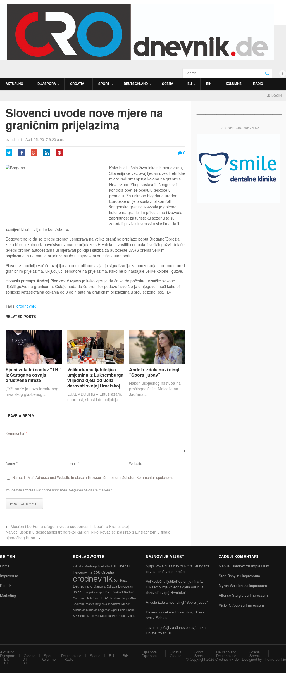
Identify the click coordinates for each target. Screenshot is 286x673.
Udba (123, 615)
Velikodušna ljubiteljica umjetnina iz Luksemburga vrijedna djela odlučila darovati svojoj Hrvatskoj (95, 377)
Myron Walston (231, 585)
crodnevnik (26, 306)
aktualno (78, 566)
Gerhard (129, 592)
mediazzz (114, 604)
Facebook (21, 152)
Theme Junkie (274, 659)
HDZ (104, 598)
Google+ (34, 152)
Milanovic (79, 610)
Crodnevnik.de (227, 659)
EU (189, 83)
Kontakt (6, 585)
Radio (258, 83)
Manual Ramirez (232, 566)
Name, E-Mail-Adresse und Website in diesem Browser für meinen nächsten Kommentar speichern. (92, 477)
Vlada (131, 615)
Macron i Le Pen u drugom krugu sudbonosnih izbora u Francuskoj (70, 526)
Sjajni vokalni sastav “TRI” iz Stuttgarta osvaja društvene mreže (34, 375)
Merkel (125, 604)
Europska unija (92, 592)
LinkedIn (46, 152)
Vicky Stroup (229, 605)
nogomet (104, 610)
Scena (167, 83)
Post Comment (24, 503)
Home (4, 566)
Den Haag (120, 580)
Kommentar (16, 433)
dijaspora (100, 586)
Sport (103, 83)
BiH (208, 83)
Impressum (9, 575)
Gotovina (79, 598)
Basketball (105, 566)
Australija (91, 566)
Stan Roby (227, 575)
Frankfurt (117, 592)
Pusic (121, 610)
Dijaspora (46, 83)
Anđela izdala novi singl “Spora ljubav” (154, 372)
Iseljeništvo (129, 598)
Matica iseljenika (96, 604)
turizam (113, 615)
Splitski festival (89, 615)
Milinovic (91, 610)
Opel (114, 610)
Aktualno (14, 83)
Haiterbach (93, 598)
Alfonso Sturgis (231, 595)
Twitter (9, 152)
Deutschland (136, 83)
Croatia (77, 83)
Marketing (8, 595)
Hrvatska (115, 598)
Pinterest (59, 152)
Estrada (112, 586)
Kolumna (79, 604)
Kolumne (234, 83)
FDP (106, 592)
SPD (76, 615)
